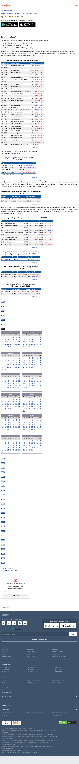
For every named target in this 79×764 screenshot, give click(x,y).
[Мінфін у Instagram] (20, 623)
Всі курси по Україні (11, 570)
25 (16, 344)
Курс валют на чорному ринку (60, 680)
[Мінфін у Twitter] (14, 623)
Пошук (73, 634)
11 (16, 339)
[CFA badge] (26, 722)
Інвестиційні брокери (58, 651)
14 (5, 342)
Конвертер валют (6, 656)
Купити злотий (56, 682)
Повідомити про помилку (39, 639)
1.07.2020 (17, 153)
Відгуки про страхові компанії (35, 712)
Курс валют (5, 649)
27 (2, 346)
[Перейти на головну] (6, 5)
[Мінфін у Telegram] (9, 623)
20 (2, 344)
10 (13, 339)
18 (16, 342)
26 (19, 344)
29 (8, 346)
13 (2, 342)
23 (10, 344)
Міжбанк (4, 654)
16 (10, 342)
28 (5, 346)
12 (19, 339)
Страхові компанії (57, 715)
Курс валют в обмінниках (34, 680)
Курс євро (55, 649)
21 (5, 344)
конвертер (34, 147)
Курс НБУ (4, 651)
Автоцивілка (5, 715)
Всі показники (8, 10)
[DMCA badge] (67, 723)
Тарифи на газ (56, 654)
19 (19, 342)
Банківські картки (32, 651)
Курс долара (30, 649)
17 (13, 342)
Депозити (29, 654)
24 (13, 344)
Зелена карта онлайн (7, 712)
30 (10, 346)
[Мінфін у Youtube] (25, 623)
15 (8, 342)
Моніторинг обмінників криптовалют (11, 659)
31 (13, 346)
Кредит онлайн (31, 656)
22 (8, 344)
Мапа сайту (6, 607)
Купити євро (30, 682)
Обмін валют (5, 680)
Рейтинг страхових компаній (60, 712)
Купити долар (5, 682)
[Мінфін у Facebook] (3, 623)
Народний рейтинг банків (59, 656)
